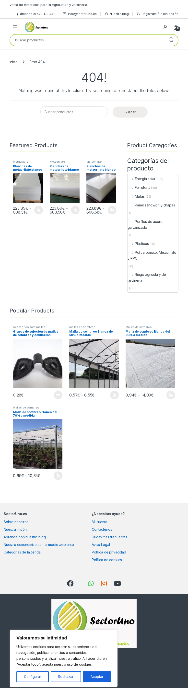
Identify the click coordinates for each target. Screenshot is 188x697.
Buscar (171, 40)
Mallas (140, 196)
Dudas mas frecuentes (109, 537)
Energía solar (145, 179)
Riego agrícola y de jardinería (147, 277)
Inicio (14, 62)
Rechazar (65, 676)
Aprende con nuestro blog (25, 537)
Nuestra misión (15, 529)
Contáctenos (102, 529)
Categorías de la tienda (22, 552)
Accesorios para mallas (29, 327)
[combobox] (87, 40)
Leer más (38, 210)
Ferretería (142, 187)
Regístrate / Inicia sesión (160, 14)
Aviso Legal (101, 544)
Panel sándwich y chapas (155, 205)
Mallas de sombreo (82, 327)
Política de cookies (107, 560)
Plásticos (142, 243)
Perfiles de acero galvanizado (145, 224)
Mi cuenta (99, 522)
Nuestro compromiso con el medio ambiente (39, 544)
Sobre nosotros (16, 522)
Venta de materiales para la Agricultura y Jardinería (48, 5)
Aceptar (97, 676)
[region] (64, 658)
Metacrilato (20, 161)
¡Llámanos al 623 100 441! (36, 14)
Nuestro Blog (119, 14)
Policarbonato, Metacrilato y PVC (152, 255)
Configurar (32, 676)
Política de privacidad (109, 552)
